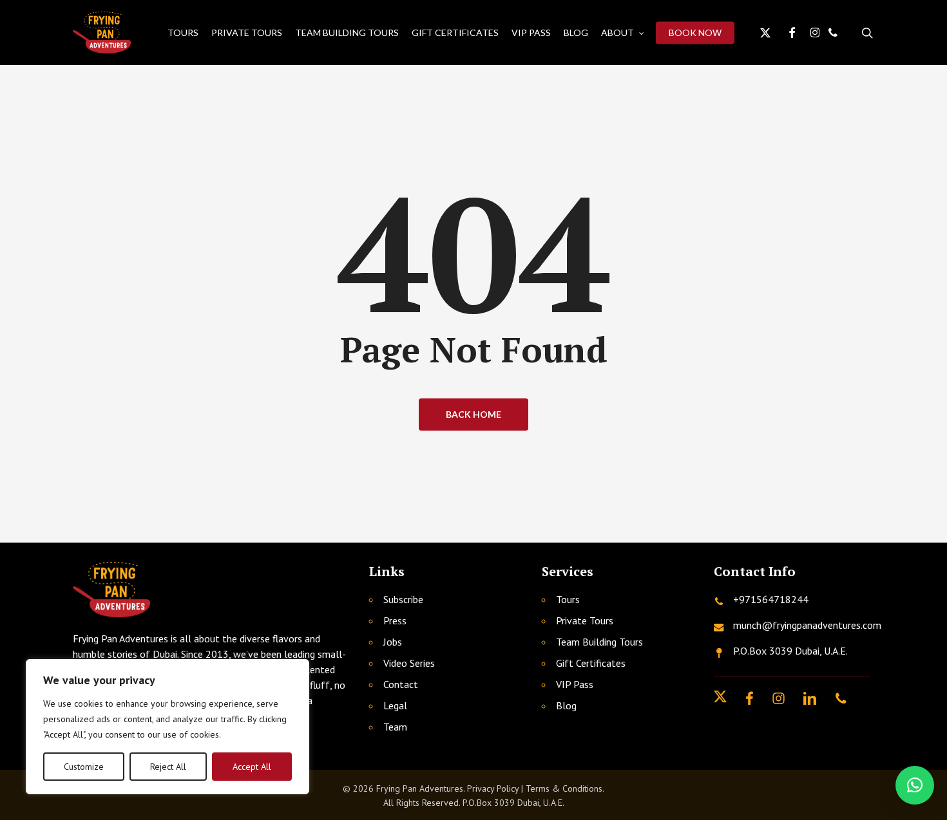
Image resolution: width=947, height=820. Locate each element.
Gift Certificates (591, 663)
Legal (395, 705)
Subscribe (403, 599)
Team (395, 726)
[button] (914, 785)
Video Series (409, 663)
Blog (566, 705)
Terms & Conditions (564, 788)
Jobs (392, 641)
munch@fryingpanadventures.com (807, 625)
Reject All (168, 766)
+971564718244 (770, 599)
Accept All (252, 766)
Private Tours (584, 620)
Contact (400, 684)
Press (395, 620)
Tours (568, 599)
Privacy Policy (493, 788)
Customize (84, 766)
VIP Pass (574, 684)
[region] (167, 726)
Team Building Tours (599, 641)
